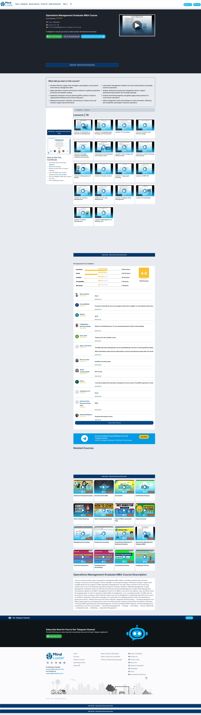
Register (51, 164)
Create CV (44, 4)
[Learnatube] (6, 3)
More (65, 4)
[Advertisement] (82, 51)
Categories (24, 4)
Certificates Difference (138, 674)
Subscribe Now (54, 636)
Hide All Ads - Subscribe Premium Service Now (82, 65)
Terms (132, 671)
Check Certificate (136, 653)
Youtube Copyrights (137, 665)
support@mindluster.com (54, 673)
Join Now (189, 618)
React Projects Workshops (110, 653)
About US (133, 662)
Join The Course (55, 36)
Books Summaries (55, 4)
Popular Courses (79, 659)
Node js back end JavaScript (110, 656)
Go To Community (71, 36)
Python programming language (111, 659)
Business (87, 110)
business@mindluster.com (55, 669)
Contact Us (134, 656)
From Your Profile (60, 174)
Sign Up (188, 4)
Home (17, 4)
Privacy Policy (135, 659)
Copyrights (134, 668)
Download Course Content (92, 36)
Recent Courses (34, 4)
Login (198, 4)
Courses (76, 656)
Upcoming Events (79, 662)
